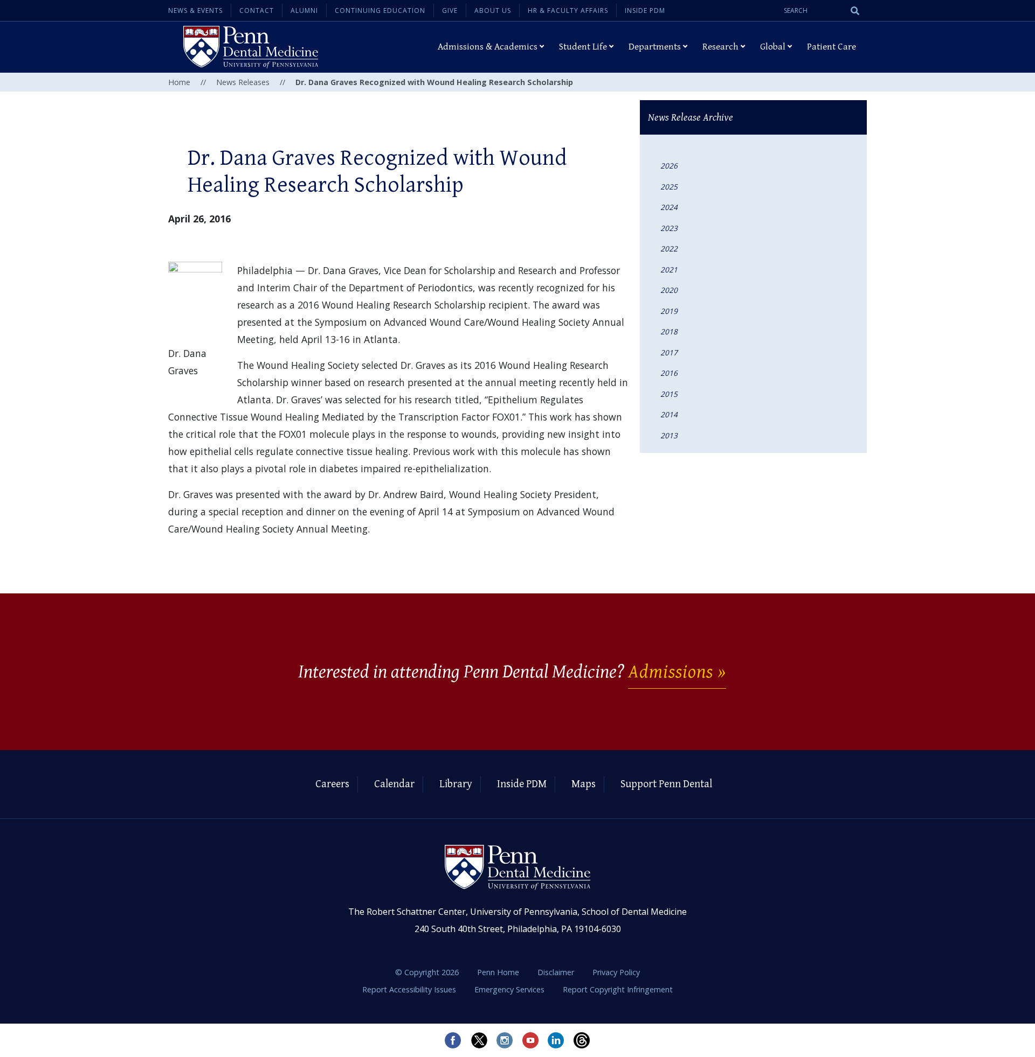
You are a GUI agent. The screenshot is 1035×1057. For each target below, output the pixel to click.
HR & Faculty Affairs (568, 10)
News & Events (195, 10)
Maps (583, 784)
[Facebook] (452, 1040)
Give (450, 10)
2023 (669, 228)
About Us (492, 10)
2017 (669, 352)
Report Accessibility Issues (410, 989)
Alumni (304, 10)
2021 (669, 269)
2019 (669, 311)
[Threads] (582, 1040)
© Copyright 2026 (427, 972)
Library (455, 784)
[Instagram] (504, 1040)
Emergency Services (510, 989)
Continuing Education (380, 10)
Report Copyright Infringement (618, 989)
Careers (332, 784)
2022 (669, 248)
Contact (256, 10)
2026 (669, 165)
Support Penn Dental (666, 784)
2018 (669, 331)
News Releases (243, 82)
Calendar (394, 784)
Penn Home (499, 972)
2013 (669, 435)
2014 (669, 414)
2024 (669, 207)
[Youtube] (530, 1040)
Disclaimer (556, 972)
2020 (669, 290)
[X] (478, 1040)
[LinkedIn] (556, 1040)
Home (179, 82)
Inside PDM (645, 10)
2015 (669, 394)
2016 (669, 373)
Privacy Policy (616, 972)
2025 (669, 186)
